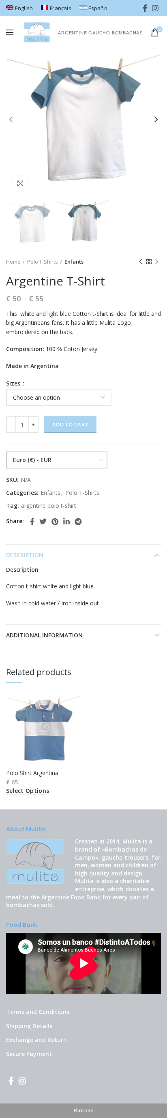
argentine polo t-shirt (48, 506)
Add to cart (70, 424)
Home (13, 261)
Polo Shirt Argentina (32, 773)
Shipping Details (29, 1026)
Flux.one (83, 1110)
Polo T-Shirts (42, 261)
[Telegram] (78, 521)
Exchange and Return (36, 1039)
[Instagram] (155, 8)
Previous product (141, 262)
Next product (157, 262)
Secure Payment (29, 1054)
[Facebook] (145, 8)
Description (24, 555)
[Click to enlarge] (20, 183)
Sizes (14, 383)
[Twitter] (43, 521)
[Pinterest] (55, 521)
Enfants (74, 261)
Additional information (44, 635)
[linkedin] (66, 521)
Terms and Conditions (37, 1012)
